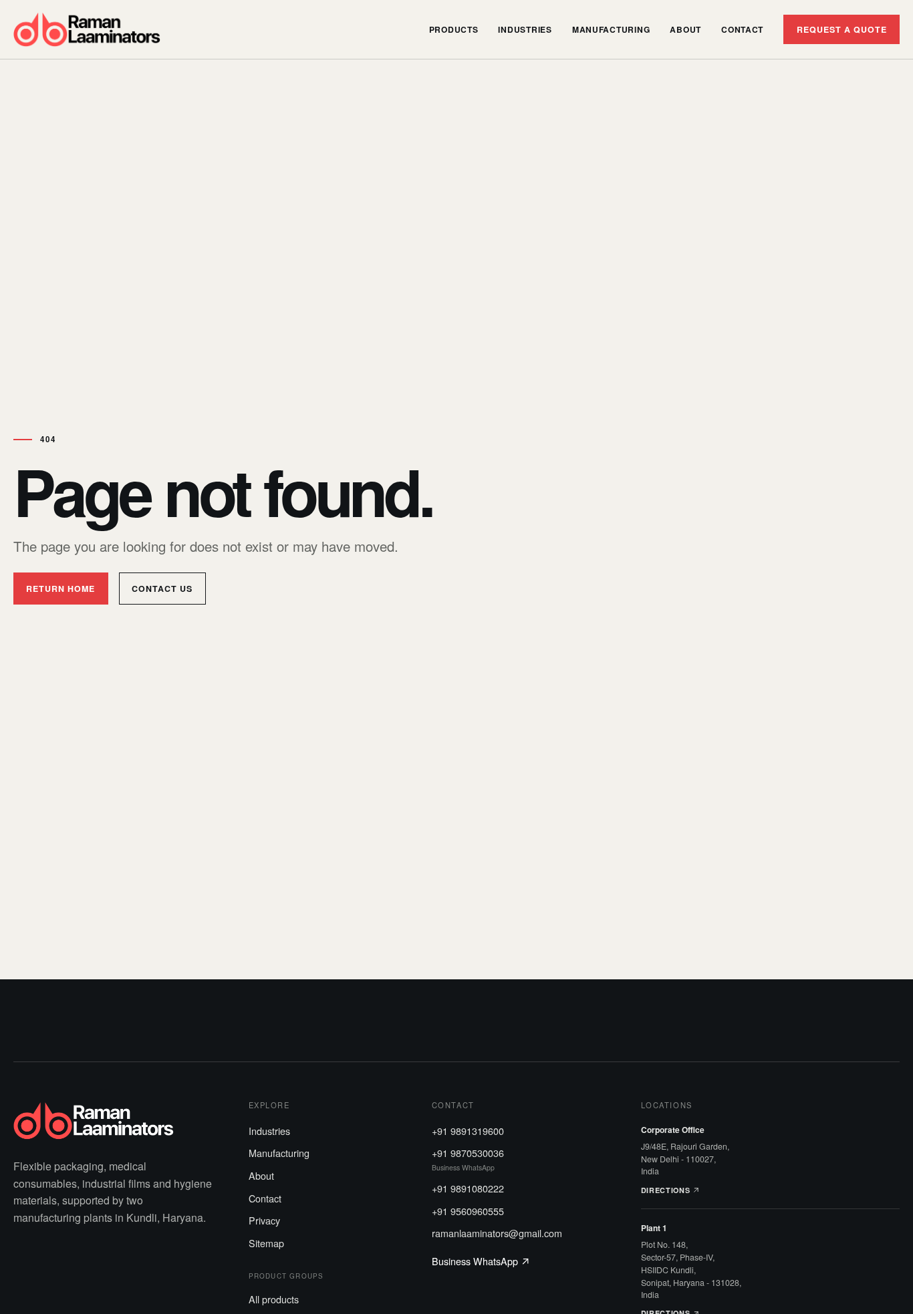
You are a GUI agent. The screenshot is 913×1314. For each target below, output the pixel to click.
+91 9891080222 (468, 1188)
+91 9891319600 (468, 1131)
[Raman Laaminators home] (86, 29)
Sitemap (266, 1243)
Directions (666, 1190)
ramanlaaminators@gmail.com (497, 1233)
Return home (60, 589)
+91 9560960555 (468, 1211)
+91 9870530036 (468, 1159)
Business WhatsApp (476, 1261)
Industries (524, 29)
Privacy (264, 1220)
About (685, 29)
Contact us (162, 589)
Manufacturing (611, 29)
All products (274, 1299)
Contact (742, 29)
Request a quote (842, 29)
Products (454, 29)
